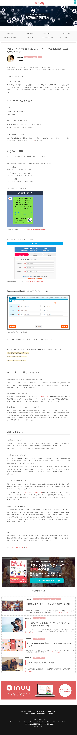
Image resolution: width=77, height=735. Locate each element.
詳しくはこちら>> (63, 612)
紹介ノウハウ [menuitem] (29, 33)
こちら (33, 140)
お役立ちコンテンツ (27, 711)
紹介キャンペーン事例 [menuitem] (10, 37)
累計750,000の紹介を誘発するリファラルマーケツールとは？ (49, 644)
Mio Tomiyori (20, 60)
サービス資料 (51, 711)
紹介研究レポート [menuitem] (48, 33)
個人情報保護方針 (41, 713)
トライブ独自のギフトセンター (33, 492)
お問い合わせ (50, 713)
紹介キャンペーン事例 (31, 57)
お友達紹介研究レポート (53, 599)
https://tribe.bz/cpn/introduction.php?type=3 (36, 229)
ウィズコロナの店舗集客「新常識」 (41, 663)
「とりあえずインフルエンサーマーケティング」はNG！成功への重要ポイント (48, 624)
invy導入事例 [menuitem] (66, 33)
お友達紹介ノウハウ (39, 599)
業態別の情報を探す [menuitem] (47, 37)
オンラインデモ (39, 711)
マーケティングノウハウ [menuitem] (66, 37)
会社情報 (33, 713)
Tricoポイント (44, 396)
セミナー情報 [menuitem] (29, 37)
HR (40, 57)
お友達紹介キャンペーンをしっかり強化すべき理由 (48, 604)
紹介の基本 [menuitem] (10, 33)
